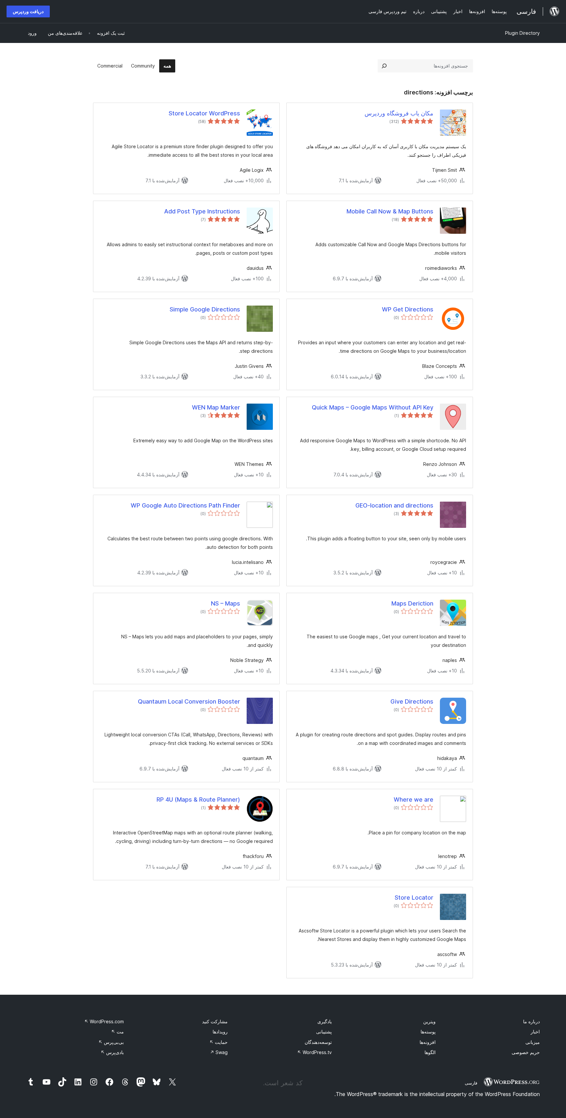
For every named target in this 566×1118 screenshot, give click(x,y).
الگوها (430, 1052)
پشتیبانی (324, 1031)
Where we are (413, 799)
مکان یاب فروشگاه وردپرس (399, 113)
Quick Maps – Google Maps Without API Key (372, 407)
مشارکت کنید (215, 1021)
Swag (219, 1052)
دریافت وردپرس (28, 11)
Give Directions (411, 701)
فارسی (471, 1083)
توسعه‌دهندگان (318, 1042)
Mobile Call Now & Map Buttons (390, 211)
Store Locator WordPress (204, 113)
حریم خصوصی (526, 1052)
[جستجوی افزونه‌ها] (384, 65)
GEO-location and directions (394, 505)
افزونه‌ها (428, 1042)
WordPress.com (104, 1021)
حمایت (218, 1042)
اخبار (535, 1031)
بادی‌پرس (112, 1052)
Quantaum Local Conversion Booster (189, 701)
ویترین (429, 1021)
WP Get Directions (407, 309)
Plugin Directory (522, 33)
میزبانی (532, 1042)
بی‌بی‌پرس (111, 1042)
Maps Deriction (412, 603)
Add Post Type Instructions (202, 211)
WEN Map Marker (216, 407)
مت (117, 1031)
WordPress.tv (314, 1052)
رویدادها (220, 1031)
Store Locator (414, 897)
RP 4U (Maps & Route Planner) (198, 799)
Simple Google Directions (205, 309)
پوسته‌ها (428, 1031)
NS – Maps (225, 603)
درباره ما (531, 1021)
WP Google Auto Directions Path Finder (185, 505)
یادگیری (324, 1021)
